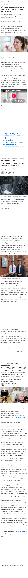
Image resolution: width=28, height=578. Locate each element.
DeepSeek (18, 417)
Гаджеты (11, 4)
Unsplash (24, 196)
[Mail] (4, 1)
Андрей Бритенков (10, 172)
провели (8, 201)
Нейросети (21, 158)
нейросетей (4, 429)
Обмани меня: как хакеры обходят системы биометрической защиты (13, 145)
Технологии (21, 360)
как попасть (21, 531)
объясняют (8, 59)
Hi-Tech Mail (14, 158)
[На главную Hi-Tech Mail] (7, 1)
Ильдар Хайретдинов (10, 383)
